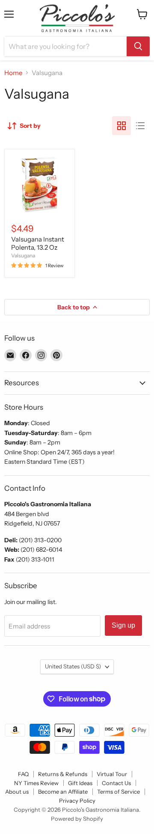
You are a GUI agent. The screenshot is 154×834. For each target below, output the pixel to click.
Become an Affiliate (63, 791)
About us (17, 791)
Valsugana (23, 255)
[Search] (138, 46)
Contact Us (116, 783)
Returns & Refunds (62, 774)
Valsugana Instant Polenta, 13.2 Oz (37, 243)
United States (73, 666)
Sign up (123, 625)
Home (13, 72)
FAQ (23, 774)
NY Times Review (36, 783)
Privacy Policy (77, 800)
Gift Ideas (80, 783)
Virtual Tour (112, 774)
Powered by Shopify (77, 818)
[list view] (140, 125)
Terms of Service (118, 791)
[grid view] (121, 125)
